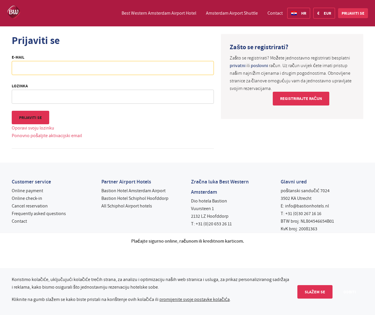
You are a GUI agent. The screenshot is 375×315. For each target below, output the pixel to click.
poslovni (259, 65)
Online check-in (27, 198)
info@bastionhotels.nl (307, 206)
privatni (238, 65)
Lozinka (20, 85)
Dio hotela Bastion (209, 201)
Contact (275, 13)
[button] (353, 13)
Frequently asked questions (39, 213)
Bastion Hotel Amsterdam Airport (133, 191)
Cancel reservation (30, 206)
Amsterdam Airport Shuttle (232, 13)
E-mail (18, 57)
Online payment (27, 191)
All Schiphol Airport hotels (126, 206)
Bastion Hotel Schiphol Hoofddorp (134, 198)
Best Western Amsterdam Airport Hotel (159, 13)
